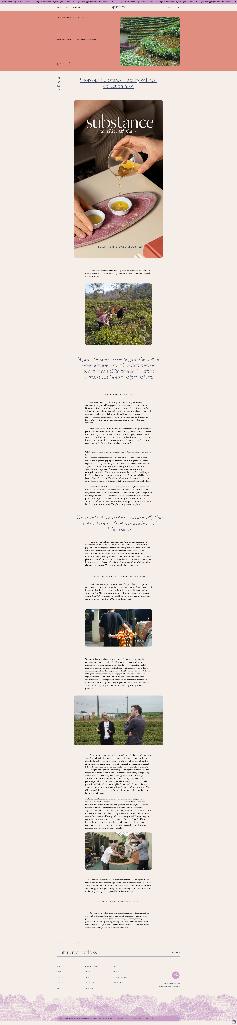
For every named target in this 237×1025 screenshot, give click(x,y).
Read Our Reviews (120, 977)
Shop (59, 7)
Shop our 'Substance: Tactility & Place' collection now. (118, 83)
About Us (61, 983)
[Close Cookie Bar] (177, 1018)
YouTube (116, 972)
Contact (60, 988)
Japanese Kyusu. (64, 2)
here (28, 2)
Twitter (116, 966)
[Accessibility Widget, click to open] (234, 1022)
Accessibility (118, 983)
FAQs (87, 977)
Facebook (89, 988)
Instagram (89, 983)
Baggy (177, 986)
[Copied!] (58, 89)
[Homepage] (118, 7)
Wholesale (76, 7)
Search (160, 7)
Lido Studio (168, 986)
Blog (67, 7)
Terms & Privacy (91, 966)
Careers (88, 972)
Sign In (169, 7)
